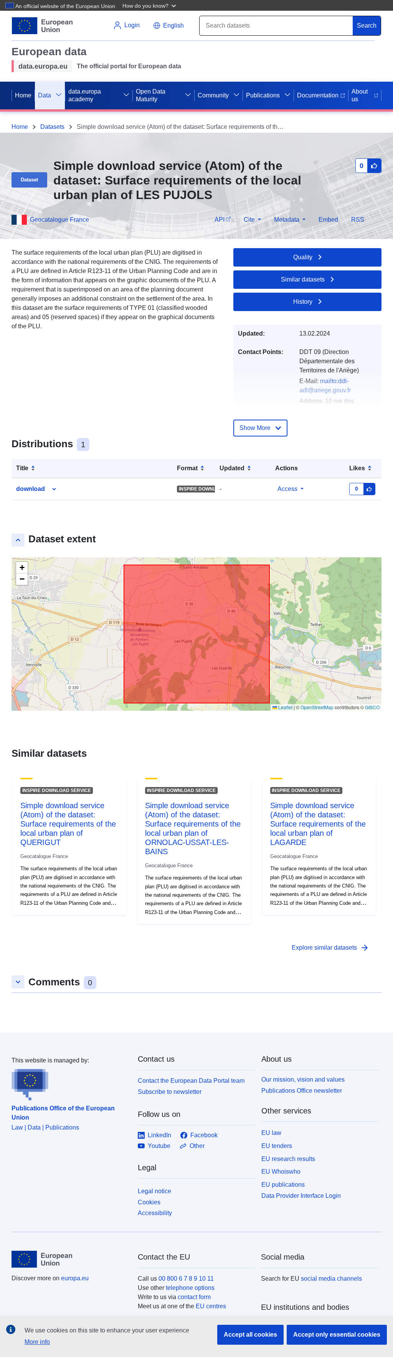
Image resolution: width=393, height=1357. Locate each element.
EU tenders (276, 1146)
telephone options (190, 1288)
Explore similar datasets (330, 947)
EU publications (283, 1184)
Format (187, 468)
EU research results (288, 1159)
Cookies (149, 1202)
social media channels (331, 1278)
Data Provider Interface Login (301, 1195)
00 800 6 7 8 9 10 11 (186, 1278)
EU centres (211, 1306)
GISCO (372, 707)
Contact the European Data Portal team (191, 1080)
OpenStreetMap (317, 707)
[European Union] (70, 1259)
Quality (302, 257)
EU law (271, 1133)
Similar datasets (303, 279)
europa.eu (75, 1278)
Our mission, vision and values (303, 1079)
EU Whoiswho (281, 1171)
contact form (194, 1297)
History (302, 301)
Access (287, 489)
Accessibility (155, 1213)
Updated (232, 468)
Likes (357, 468)
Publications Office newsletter (301, 1090)
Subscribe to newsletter (169, 1092)
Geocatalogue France (59, 219)
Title (22, 468)
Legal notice (154, 1191)
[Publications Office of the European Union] (70, 1082)
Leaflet (284, 707)
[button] (150, 5)
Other (197, 1146)
